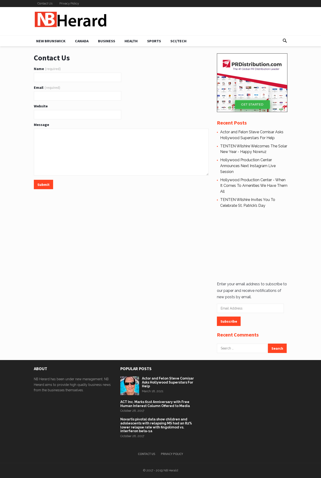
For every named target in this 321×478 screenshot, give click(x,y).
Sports (154, 41)
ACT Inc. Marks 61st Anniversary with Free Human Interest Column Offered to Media (155, 404)
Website (41, 106)
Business (106, 41)
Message (41, 124)
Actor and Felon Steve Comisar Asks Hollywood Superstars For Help (168, 382)
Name (47, 68)
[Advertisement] (252, 244)
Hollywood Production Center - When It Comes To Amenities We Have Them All (253, 186)
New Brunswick (51, 41)
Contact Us (44, 3)
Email (47, 87)
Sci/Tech (178, 41)
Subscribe (228, 321)
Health (131, 41)
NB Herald (171, 470)
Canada (82, 41)
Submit (43, 184)
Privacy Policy (69, 3)
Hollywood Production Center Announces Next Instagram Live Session (248, 166)
